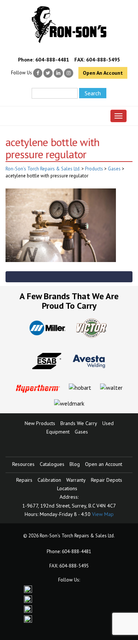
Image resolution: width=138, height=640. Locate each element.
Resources (23, 464)
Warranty (76, 480)
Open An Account (103, 73)
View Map (103, 514)
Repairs (24, 480)
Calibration (49, 480)
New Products (40, 423)
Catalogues (52, 464)
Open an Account (103, 464)
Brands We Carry (78, 423)
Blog (75, 464)
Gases (81, 431)
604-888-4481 (52, 59)
